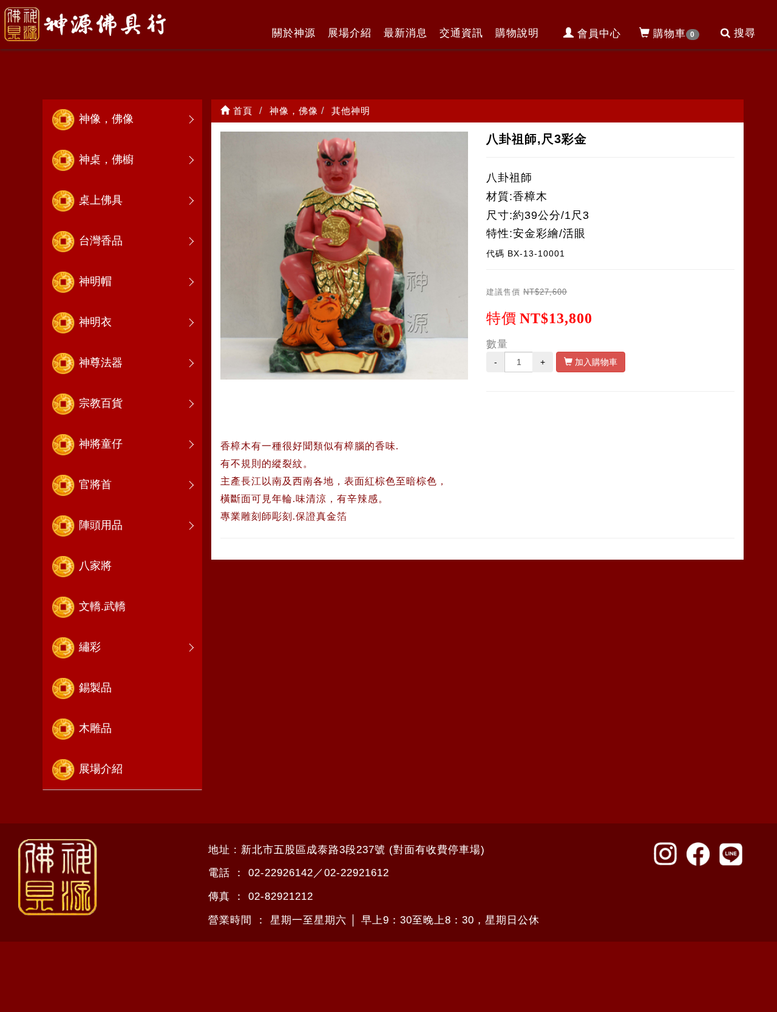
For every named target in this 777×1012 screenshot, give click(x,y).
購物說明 (517, 33)
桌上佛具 (101, 200)
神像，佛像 (106, 119)
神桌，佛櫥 (106, 159)
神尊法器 (101, 363)
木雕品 (95, 728)
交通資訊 (461, 33)
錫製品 (95, 688)
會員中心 (599, 33)
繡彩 (90, 647)
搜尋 (745, 33)
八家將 (95, 566)
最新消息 (405, 33)
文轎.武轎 (102, 606)
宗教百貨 (101, 403)
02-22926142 (280, 873)
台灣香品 (101, 241)
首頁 (241, 111)
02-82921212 (280, 896)
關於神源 (294, 33)
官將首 (95, 484)
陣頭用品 (101, 525)
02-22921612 (356, 873)
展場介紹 (350, 33)
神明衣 (95, 322)
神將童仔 (101, 444)
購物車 (674, 33)
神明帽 (95, 281)
